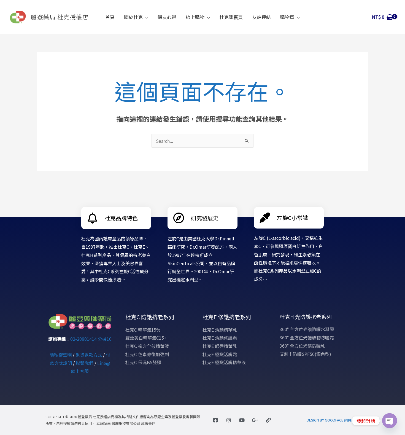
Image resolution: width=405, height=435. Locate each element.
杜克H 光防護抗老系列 (306, 316)
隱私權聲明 (61, 354)
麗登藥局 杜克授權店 (59, 17)
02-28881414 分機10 (91, 338)
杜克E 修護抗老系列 (226, 317)
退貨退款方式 (88, 354)
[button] (145, 17)
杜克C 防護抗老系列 (149, 317)
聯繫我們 (84, 363)
